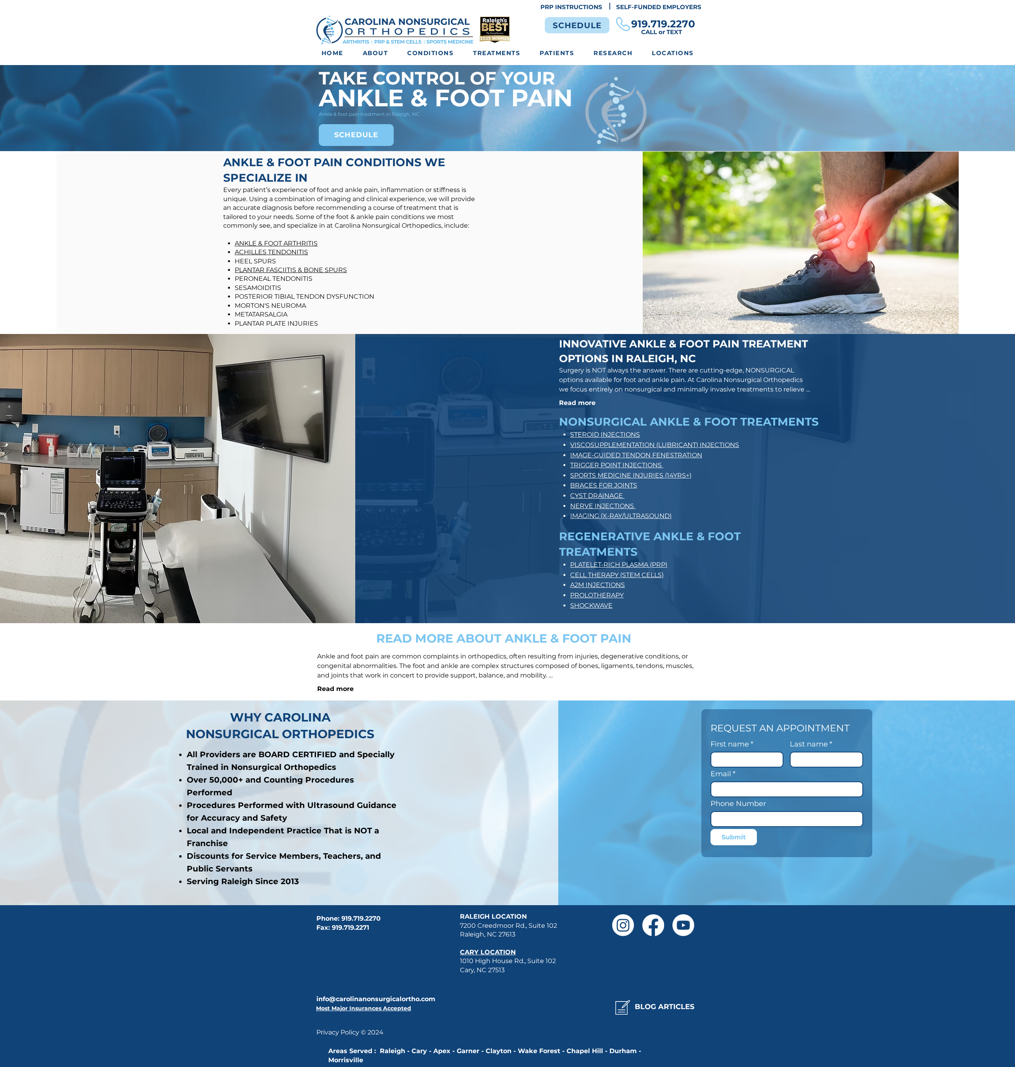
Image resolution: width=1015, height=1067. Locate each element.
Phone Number (738, 803)
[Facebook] (653, 925)
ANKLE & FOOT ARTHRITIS (276, 243)
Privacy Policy (338, 1032)
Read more (577, 403)
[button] (430, 53)
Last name (811, 744)
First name (731, 744)
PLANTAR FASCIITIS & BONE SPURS (291, 270)
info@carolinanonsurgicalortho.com (375, 999)
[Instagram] (623, 925)
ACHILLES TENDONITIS (271, 252)
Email (722, 774)
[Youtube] (683, 925)
